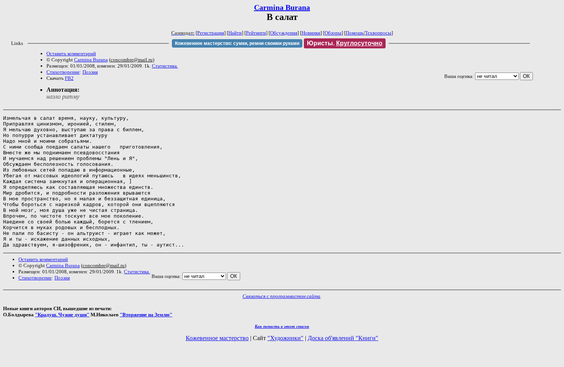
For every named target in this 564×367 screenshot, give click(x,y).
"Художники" (285, 338)
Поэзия (90, 72)
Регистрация (210, 33)
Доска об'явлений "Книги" (343, 338)
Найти (235, 33)
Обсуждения (283, 33)
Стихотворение (63, 72)
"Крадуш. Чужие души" (62, 314)
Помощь (355, 33)
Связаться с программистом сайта (281, 296)
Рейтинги (256, 33)
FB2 (69, 78)
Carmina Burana (282, 7)
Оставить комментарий (71, 53)
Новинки (311, 33)
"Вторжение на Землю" (146, 314)
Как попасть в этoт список (282, 326)
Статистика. (165, 66)
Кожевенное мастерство (217, 338)
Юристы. (345, 43)
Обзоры (333, 33)
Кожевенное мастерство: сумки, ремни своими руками (237, 43)
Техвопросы (378, 33)
